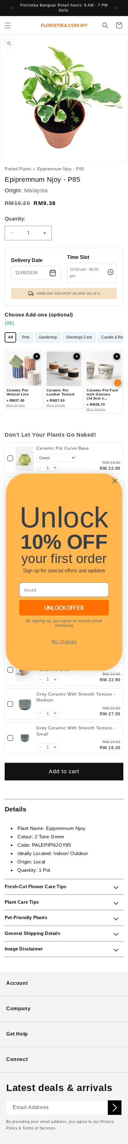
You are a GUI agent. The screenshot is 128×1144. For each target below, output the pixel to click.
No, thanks (64, 641)
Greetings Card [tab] (79, 337)
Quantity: (15, 218)
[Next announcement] (116, 8)
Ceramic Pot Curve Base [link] (62, 448)
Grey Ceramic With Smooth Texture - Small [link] (75, 730)
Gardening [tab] (48, 337)
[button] (8, 25)
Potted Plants (18, 169)
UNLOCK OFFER (64, 607)
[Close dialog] (115, 481)
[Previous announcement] (11, 8)
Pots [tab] (26, 337)
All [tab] (10, 337)
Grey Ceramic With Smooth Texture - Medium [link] (75, 697)
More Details (16, 405)
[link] (25, 458)
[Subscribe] (114, 1107)
